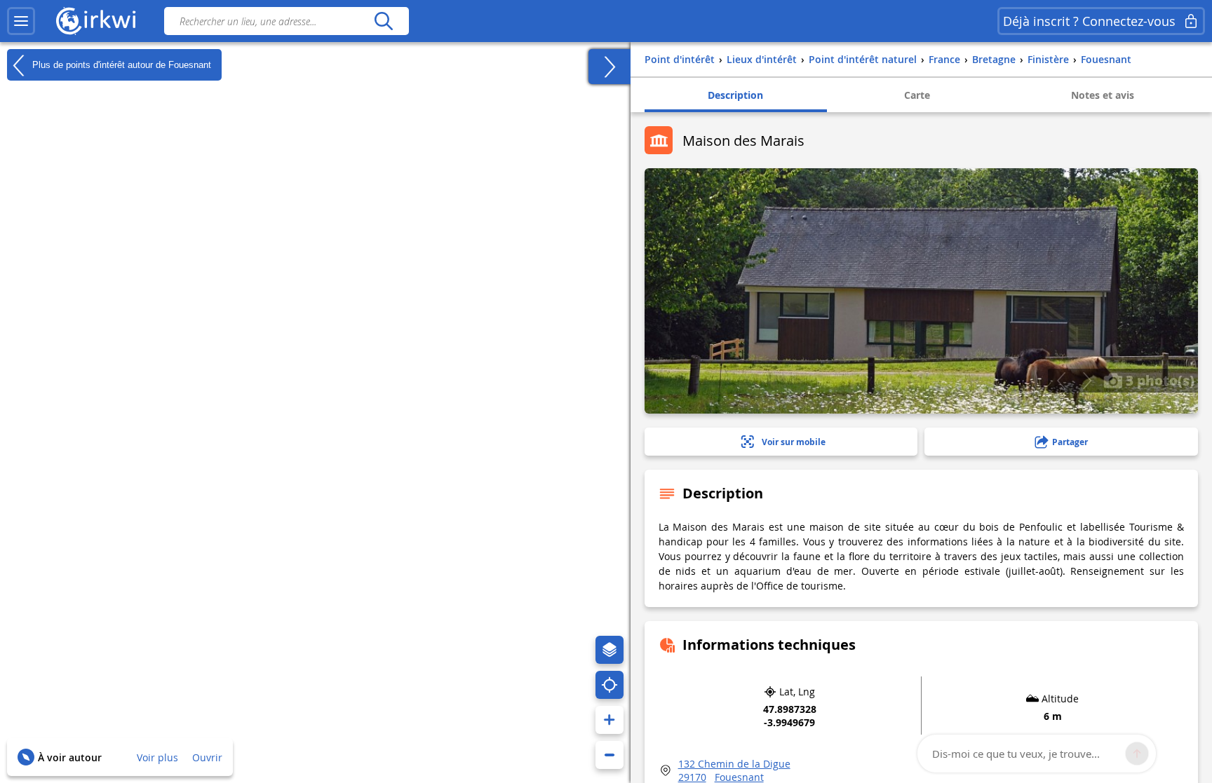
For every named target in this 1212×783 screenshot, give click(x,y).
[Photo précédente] (1061, 380)
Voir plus (157, 757)
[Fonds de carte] (609, 650)
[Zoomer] (609, 720)
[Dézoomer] (609, 755)
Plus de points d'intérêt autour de (120, 64)
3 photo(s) (1158, 380)
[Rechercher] (383, 21)
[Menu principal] (21, 21)
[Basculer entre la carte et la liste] (609, 66)
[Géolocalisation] (609, 685)
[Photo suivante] (1087, 380)
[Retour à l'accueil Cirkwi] (96, 21)
